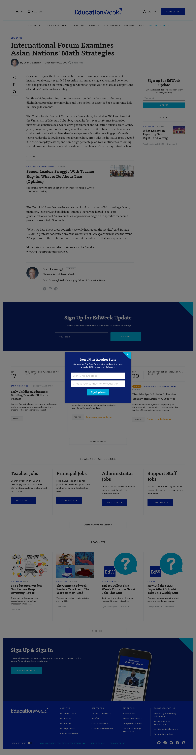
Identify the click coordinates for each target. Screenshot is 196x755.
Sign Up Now (98, 392)
